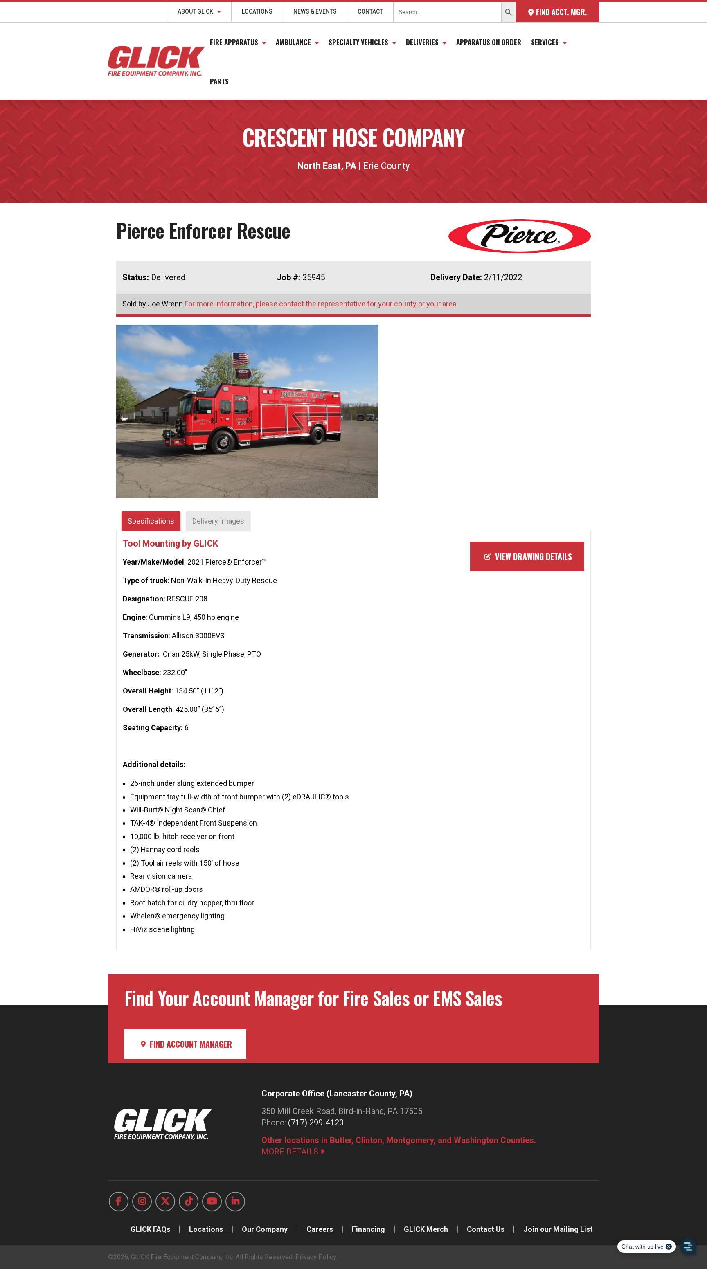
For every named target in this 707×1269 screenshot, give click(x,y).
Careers (319, 1229)
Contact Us (485, 1229)
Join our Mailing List (558, 1229)
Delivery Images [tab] (218, 521)
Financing (368, 1229)
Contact (370, 11)
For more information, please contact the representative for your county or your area (320, 303)
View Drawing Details (532, 556)
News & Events (315, 11)
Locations (257, 11)
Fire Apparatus (234, 42)
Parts (219, 81)
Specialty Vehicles (358, 42)
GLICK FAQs (150, 1229)
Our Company (265, 1229)
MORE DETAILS (290, 1151)
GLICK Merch (426, 1229)
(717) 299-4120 (316, 1122)
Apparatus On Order (488, 42)
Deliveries (422, 42)
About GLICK (195, 11)
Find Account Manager (190, 1044)
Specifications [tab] (151, 521)
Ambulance (293, 42)
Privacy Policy (315, 1257)
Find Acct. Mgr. (560, 12)
